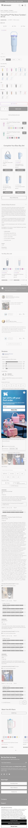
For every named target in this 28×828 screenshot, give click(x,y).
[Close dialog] (24, 392)
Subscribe (14, 410)
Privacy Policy (23, 818)
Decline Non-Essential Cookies (14, 823)
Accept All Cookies (14, 820)
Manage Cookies (14, 826)
